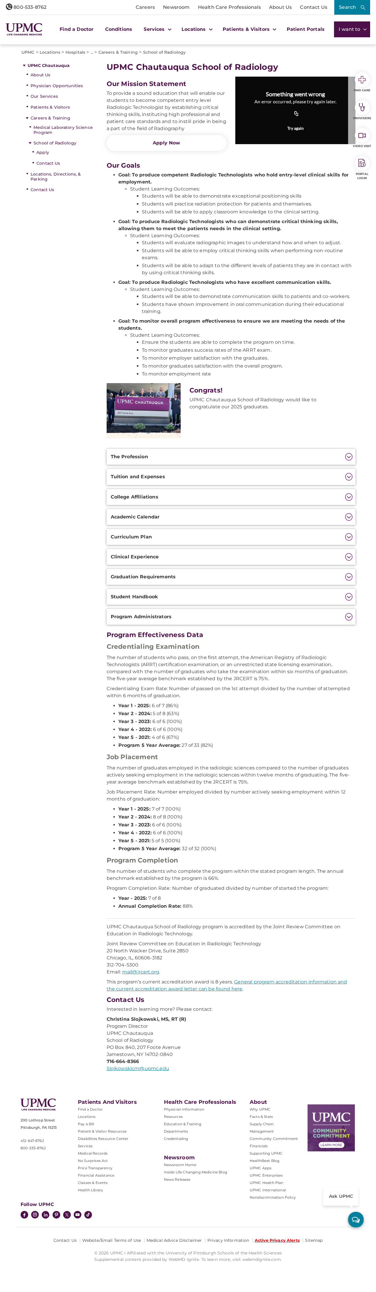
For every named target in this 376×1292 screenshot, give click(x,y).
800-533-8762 (29, 7)
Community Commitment (274, 1138)
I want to (350, 29)
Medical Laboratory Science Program (63, 130)
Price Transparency (95, 1168)
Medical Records (93, 1153)
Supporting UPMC (266, 1153)
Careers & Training (50, 118)
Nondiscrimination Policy (273, 1197)
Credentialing (176, 1138)
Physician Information (184, 1109)
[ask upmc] (356, 1219)
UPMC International (268, 1190)
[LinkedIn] (45, 1215)
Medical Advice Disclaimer (174, 1240)
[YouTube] (77, 1215)
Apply (42, 152)
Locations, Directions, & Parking (56, 176)
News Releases (177, 1179)
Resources (173, 1116)
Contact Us (313, 7)
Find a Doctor (76, 29)
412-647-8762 (32, 1140)
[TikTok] (88, 1215)
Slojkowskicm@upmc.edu (138, 1068)
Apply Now (166, 143)
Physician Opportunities (57, 85)
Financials (259, 1146)
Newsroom (176, 7)
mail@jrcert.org (140, 972)
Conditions (118, 29)
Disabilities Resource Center (103, 1138)
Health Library (90, 1190)
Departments (176, 1131)
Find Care (362, 90)
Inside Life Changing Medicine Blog (195, 1172)
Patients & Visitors (50, 107)
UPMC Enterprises (266, 1175)
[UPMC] (24, 29)
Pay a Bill (86, 1124)
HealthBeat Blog (264, 1160)
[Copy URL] (296, 114)
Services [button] (155, 29)
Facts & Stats (261, 1116)
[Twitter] (67, 1215)
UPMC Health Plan (266, 1182)
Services (85, 1146)
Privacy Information (228, 1240)
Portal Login (362, 176)
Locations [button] (194, 29)
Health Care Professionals (229, 7)
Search (347, 7)
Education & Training (182, 1124)
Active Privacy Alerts (277, 1240)
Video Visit (362, 146)
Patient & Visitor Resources (102, 1131)
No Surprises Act (93, 1160)
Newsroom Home (180, 1165)
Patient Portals (306, 29)
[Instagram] (35, 1215)
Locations (86, 1116)
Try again (295, 128)
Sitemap (314, 1240)
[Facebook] (24, 1215)
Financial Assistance (96, 1175)
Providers (362, 118)
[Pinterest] (56, 1215)
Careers (145, 7)
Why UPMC (260, 1109)
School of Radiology (54, 143)
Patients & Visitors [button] (247, 29)
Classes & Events (93, 1182)
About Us (280, 7)
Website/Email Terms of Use (111, 1240)
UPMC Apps (260, 1168)
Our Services (44, 96)
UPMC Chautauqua (49, 65)
